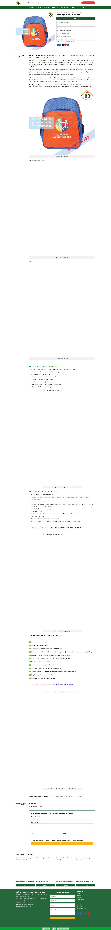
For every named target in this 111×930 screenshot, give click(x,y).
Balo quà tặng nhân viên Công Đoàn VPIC (25, 881)
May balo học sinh (81, 906)
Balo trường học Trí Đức (42, 881)
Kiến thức (74, 7)
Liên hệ (78, 901)
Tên (32, 833)
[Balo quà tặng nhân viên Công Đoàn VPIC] (25, 868)
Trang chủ (31, 7)
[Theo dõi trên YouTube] (88, 913)
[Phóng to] (17, 48)
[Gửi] (73, 3)
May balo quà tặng (81, 908)
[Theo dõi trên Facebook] (78, 913)
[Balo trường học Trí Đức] (45, 868)
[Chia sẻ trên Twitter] (60, 45)
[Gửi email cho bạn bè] (63, 45)
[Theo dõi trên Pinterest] (83, 913)
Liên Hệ (82, 7)
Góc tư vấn (55, 7)
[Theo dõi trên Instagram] (81, 913)
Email (65, 833)
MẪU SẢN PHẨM (65, 7)
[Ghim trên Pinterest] (65, 45)
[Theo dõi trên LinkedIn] (86, 913)
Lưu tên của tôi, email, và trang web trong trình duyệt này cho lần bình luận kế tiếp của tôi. (58, 840)
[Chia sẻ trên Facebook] (58, 45)
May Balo (66, 12)
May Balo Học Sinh (76, 12)
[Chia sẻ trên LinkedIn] (68, 45)
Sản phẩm (47, 7)
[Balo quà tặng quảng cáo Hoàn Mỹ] (65, 868)
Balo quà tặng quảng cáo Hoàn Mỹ (64, 881)
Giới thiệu (79, 893)
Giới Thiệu (39, 7)
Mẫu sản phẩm (80, 899)
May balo (79, 904)
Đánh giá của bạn (36, 816)
